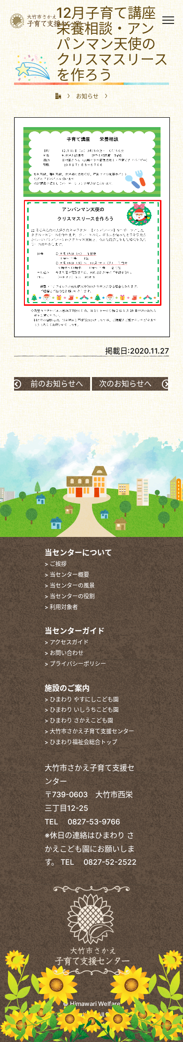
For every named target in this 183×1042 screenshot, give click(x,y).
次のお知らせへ (125, 383)
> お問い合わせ (64, 653)
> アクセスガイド (67, 642)
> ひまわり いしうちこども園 (82, 709)
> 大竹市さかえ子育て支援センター (89, 731)
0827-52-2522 (106, 862)
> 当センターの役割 (70, 596)
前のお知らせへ (56, 383)
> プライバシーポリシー (75, 663)
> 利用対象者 (61, 607)
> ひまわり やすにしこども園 (82, 699)
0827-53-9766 (90, 821)
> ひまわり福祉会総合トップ (81, 742)
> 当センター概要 (67, 574)
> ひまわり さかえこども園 (79, 720)
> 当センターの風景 (70, 585)
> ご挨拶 (56, 563)
